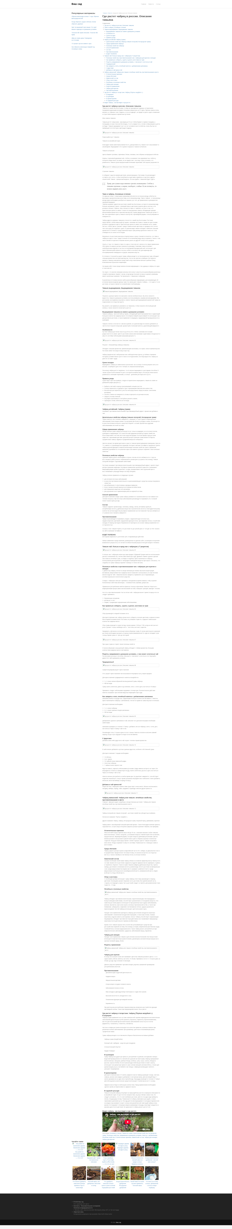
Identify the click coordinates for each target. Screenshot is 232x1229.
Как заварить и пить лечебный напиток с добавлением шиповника (127, 66)
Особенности (110, 33)
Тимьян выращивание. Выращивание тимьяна (118, 29)
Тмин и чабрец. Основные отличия (115, 27)
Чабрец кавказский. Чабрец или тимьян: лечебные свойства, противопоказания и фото (131, 72)
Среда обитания (111, 76)
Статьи (158, 4)
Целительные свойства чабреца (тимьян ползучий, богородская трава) (128, 41)
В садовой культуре (112, 100)
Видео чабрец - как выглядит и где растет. (117, 102)
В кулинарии (110, 96)
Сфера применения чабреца (115, 43)
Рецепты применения (112, 86)
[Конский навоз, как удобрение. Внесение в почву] (94, 1179)
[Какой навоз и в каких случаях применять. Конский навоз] (137, 1179)
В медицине (109, 94)
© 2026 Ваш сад (78, 1202)
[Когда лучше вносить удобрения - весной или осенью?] (152, 1156)
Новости (151, 4)
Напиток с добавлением (149, 1135)
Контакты (77, 1206)
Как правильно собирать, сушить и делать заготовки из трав (125, 60)
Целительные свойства (140, 1133)
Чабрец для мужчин (112, 88)
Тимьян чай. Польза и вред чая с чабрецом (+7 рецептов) (122, 56)
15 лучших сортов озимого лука (81, 43)
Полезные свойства (113, 1135)
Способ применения (112, 48)
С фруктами (109, 68)
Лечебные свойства (108, 1137)
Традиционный (110, 64)
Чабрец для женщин (112, 84)
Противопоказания (112, 52)
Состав (108, 50)
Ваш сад (77, 4)
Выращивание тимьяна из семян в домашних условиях (123, 31)
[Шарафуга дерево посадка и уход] (123, 1146)
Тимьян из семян (127, 1133)
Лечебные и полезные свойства (116, 82)
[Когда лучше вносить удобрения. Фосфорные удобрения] (123, 1179)
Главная (143, 4)
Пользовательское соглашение (90, 1206)
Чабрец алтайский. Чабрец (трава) (115, 39)
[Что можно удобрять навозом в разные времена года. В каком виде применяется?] (79, 1179)
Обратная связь (79, 1212)
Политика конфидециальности (83, 1208)
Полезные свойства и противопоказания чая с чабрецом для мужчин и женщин (131, 58)
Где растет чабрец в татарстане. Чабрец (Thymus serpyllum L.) (123, 92)
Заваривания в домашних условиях (130, 1135)
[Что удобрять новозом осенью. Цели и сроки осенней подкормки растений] (108, 1179)
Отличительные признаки (114, 74)
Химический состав (112, 78)
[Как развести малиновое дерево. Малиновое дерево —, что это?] (79, 1150)
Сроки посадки (110, 35)
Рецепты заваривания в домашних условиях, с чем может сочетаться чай (129, 62)
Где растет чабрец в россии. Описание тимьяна (119, 25)
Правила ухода (110, 37)
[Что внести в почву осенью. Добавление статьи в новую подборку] (152, 1179)
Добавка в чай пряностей (114, 70)
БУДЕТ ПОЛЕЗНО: (111, 54)
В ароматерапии (111, 98)
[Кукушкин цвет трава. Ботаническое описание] (94, 1156)
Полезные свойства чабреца (115, 46)
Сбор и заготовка (111, 80)
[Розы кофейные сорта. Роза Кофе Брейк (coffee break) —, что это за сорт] (108, 1156)
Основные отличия (115, 1133)
